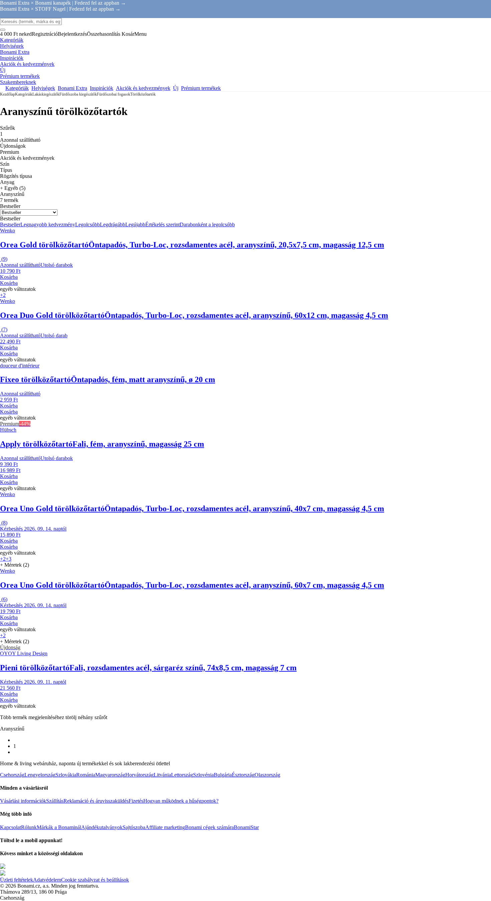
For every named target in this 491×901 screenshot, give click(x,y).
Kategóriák (23, 94)
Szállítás (54, 801)
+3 (8, 559)
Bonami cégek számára (209, 827)
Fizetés (136, 801)
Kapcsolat (10, 827)
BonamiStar (246, 827)
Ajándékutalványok (102, 827)
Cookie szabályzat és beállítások (95, 880)
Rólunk (29, 827)
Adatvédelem (47, 880)
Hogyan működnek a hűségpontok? (180, 801)
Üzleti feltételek (16, 880)
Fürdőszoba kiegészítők (78, 94)
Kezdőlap (7, 94)
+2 (3, 295)
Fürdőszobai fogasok (113, 94)
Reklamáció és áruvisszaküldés (96, 801)
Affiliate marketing (165, 827)
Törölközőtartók (143, 94)
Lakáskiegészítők (45, 94)
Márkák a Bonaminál (59, 827)
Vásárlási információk (23, 801)
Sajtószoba (134, 827)
